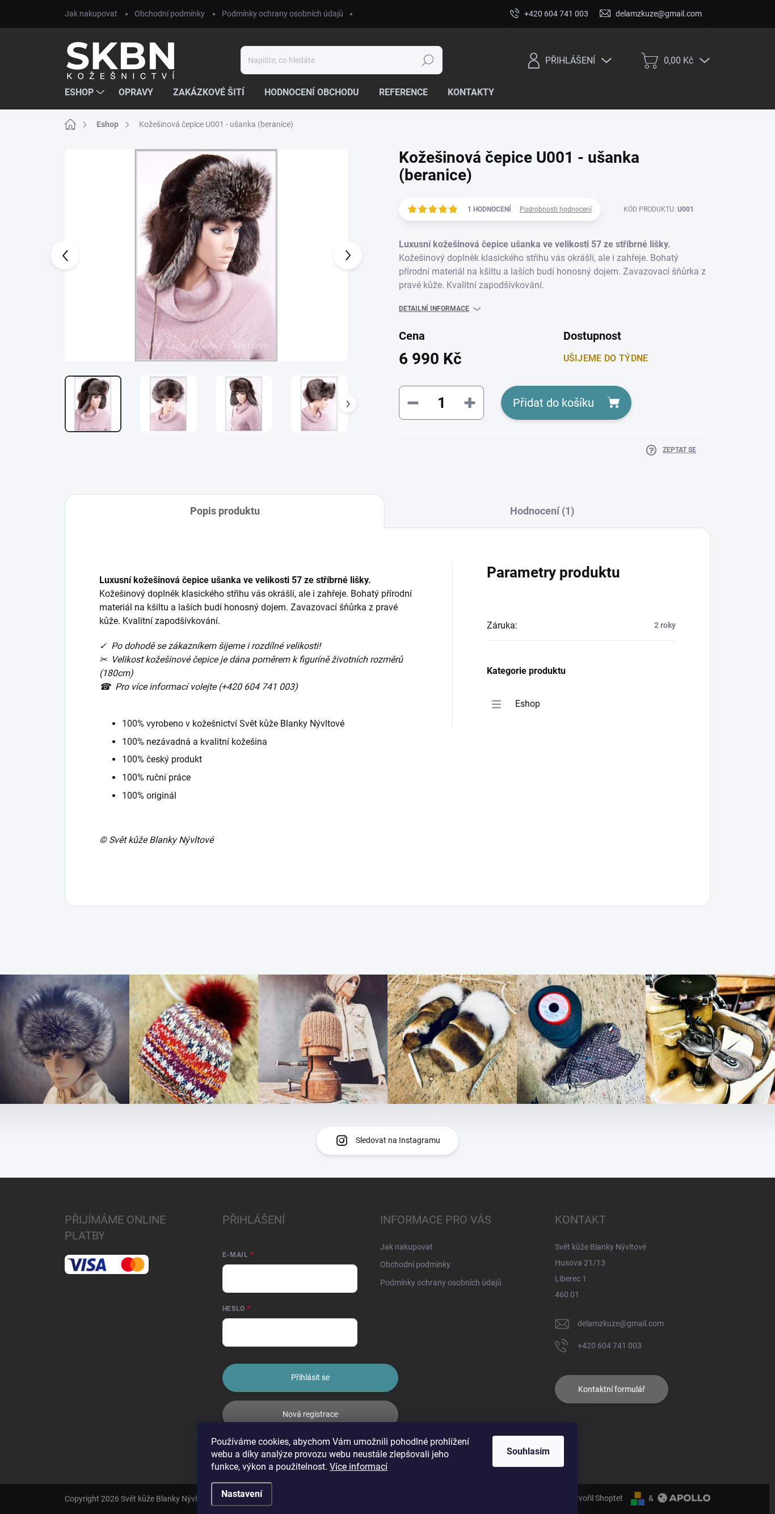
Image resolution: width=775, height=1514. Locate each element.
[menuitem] (86, 92)
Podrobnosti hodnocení (556, 209)
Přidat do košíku (553, 403)
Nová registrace (310, 1414)
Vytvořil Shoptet (595, 1498)
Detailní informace (434, 309)
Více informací (358, 1466)
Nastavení (241, 1493)
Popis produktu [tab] (225, 511)
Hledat (427, 60)
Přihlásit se (310, 1377)
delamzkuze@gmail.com (621, 1323)
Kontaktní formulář (611, 1389)
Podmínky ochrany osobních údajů (282, 13)
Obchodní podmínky (169, 13)
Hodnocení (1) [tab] (542, 511)
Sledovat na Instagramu (398, 1140)
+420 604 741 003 (610, 1345)
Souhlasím (528, 1451)
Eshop (527, 703)
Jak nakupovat (91, 13)
